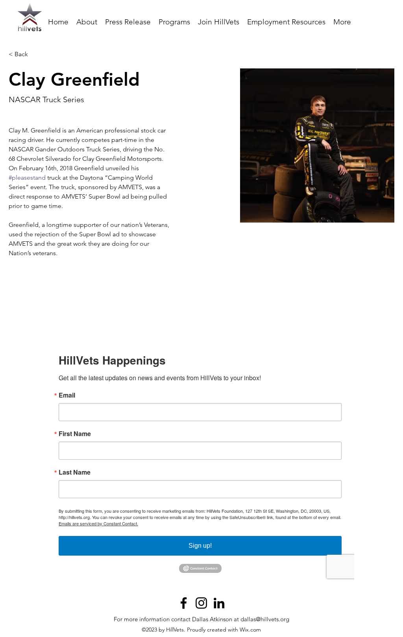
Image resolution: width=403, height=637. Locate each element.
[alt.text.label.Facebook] (183, 603)
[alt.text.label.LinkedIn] (219, 603)
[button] (174, 22)
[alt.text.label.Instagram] (201, 603)
